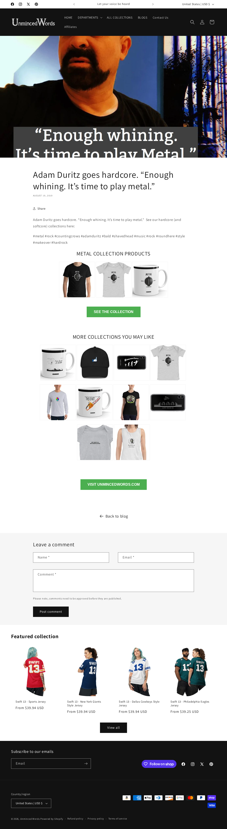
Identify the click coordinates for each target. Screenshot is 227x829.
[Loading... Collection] (58, 421)
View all (113, 727)
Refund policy (75, 818)
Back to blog (117, 516)
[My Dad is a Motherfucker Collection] (95, 460)
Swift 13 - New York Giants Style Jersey (84, 703)
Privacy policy (96, 818)
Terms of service (117, 818)
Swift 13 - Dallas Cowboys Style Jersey (139, 703)
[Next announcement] (153, 4)
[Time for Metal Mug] (150, 298)
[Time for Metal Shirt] (77, 298)
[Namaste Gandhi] (132, 460)
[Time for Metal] (168, 381)
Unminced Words (30, 818)
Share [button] (41, 209)
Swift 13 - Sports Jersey (31, 701)
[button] (89, 17)
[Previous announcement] (74, 4)
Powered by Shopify (51, 818)
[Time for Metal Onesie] (113, 298)
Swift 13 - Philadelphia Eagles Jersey (189, 703)
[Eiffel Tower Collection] (131, 421)
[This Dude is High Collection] (58, 381)
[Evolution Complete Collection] (132, 381)
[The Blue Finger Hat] (95, 381)
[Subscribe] (86, 763)
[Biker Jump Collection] (168, 421)
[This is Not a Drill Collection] (94, 421)
